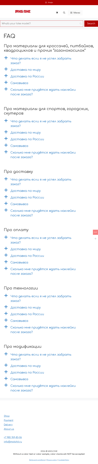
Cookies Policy (63, 460)
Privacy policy (52, 460)
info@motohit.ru (13, 442)
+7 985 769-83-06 (13, 437)
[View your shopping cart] (57, 12)
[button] (64, 12)
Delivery (8, 425)
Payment (8, 420)
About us (9, 429)
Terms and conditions (37, 460)
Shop (7, 416)
